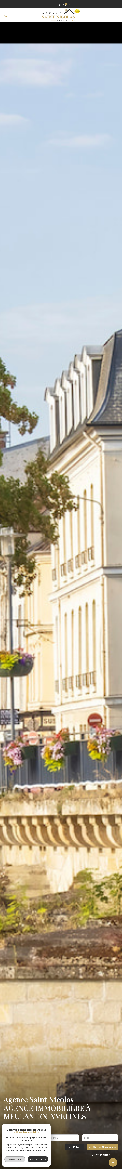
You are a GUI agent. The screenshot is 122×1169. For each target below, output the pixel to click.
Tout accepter (38, 1159)
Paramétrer (15, 1159)
